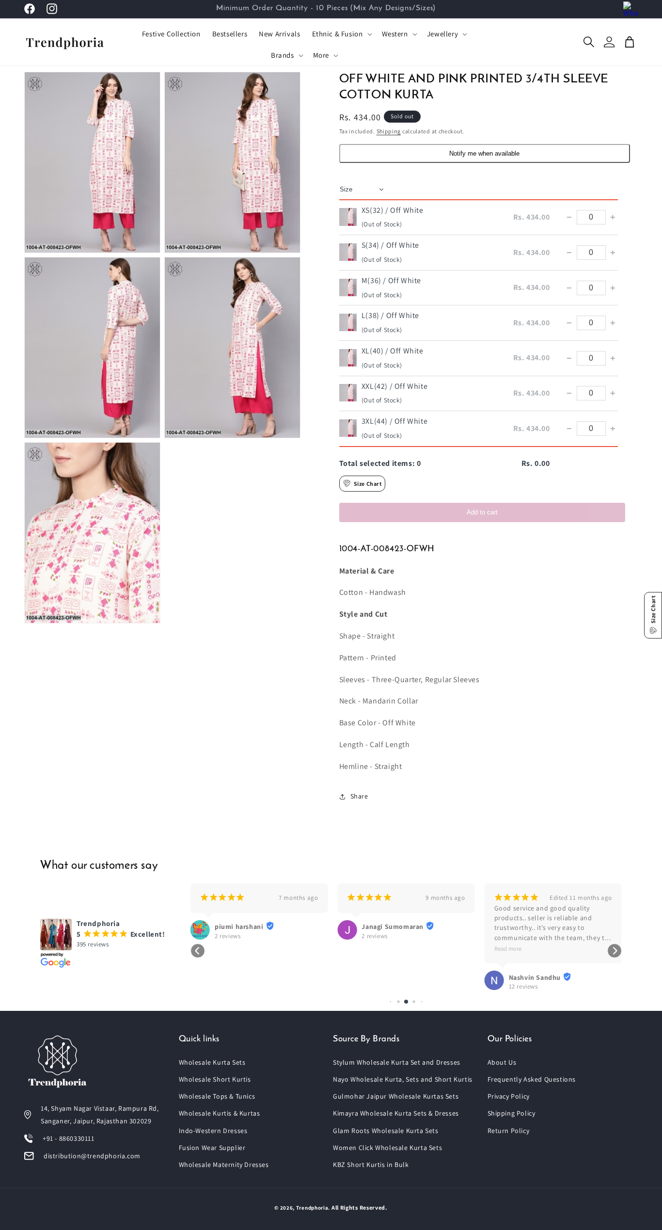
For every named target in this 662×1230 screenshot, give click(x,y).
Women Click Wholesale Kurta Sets (387, 1147)
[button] (341, 34)
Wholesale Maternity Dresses (224, 1164)
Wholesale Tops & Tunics (217, 1096)
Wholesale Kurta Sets (212, 1062)
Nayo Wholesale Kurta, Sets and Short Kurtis (403, 1079)
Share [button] (359, 796)
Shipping (389, 131)
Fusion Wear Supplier (212, 1147)
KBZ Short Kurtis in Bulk (371, 1164)
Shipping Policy (512, 1113)
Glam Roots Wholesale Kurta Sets (386, 1130)
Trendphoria (312, 1207)
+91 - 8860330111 (69, 1138)
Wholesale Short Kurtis (215, 1079)
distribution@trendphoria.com (92, 1155)
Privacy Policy (509, 1096)
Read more (507, 948)
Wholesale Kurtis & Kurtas (219, 1113)
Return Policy (509, 1130)
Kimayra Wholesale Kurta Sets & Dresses (396, 1113)
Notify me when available (484, 153)
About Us (502, 1062)
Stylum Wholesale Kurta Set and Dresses (396, 1062)
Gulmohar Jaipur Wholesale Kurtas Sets (395, 1096)
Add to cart (482, 512)
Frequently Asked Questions (532, 1079)
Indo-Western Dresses (213, 1130)
